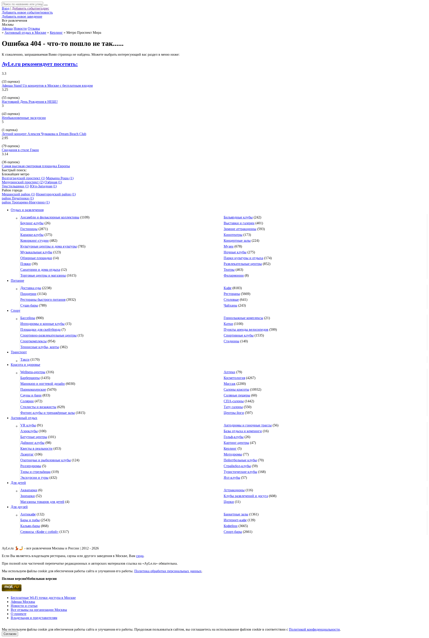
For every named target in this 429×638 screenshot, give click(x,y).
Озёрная (53, 182)
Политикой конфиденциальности (314, 629)
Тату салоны (233, 407)
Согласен (10, 634)
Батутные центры (33, 437)
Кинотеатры (233, 235)
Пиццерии (28, 294)
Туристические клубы (240, 472)
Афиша (7, 28)
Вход (5, 8)
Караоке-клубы (32, 235)
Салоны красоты (236, 389)
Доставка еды (30, 288)
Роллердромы (30, 466)
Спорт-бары (233, 532)
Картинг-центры (236, 443)
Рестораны (232, 294)
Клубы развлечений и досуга (246, 496)
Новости (20, 28)
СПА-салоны (234, 401)
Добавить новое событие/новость (27, 12)
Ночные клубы (235, 252)
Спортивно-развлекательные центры (48, 335)
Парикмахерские (33, 389)
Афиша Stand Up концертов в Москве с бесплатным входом (47, 85)
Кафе (227, 288)
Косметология (234, 378)
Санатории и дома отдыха (40, 269)
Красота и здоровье (25, 365)
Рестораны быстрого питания (42, 299)
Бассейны (27, 318)
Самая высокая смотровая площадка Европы (36, 166)
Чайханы (230, 305)
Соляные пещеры (237, 395)
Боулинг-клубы (32, 223)
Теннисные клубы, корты (39, 347)
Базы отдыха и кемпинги (243, 431)
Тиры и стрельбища (35, 472)
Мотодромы (233, 454)
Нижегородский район (56, 194)
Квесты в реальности (36, 448)
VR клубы (28, 425)
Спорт (15, 310)
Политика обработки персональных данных (168, 571)
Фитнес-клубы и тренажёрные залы (47, 413)
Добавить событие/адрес (30, 8)
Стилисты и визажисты (38, 407)
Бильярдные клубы (238, 217)
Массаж (230, 384)
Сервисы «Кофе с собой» (39, 532)
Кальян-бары (30, 526)
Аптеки (229, 372)
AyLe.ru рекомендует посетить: (40, 64)
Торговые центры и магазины (43, 275)
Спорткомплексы (33, 341)
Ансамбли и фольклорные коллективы (49, 217)
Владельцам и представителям (34, 618)
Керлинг (230, 448)
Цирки (229, 502)
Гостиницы (29, 229)
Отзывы (34, 28)
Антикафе (28, 514)
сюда (139, 556)
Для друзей (19, 507)
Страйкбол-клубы (237, 466)
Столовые (231, 299)
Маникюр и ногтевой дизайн (42, 384)
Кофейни (231, 526)
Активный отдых (24, 418)
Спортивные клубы (239, 335)
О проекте (18, 614)
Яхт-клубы (232, 477)
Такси (24, 359)
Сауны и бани (31, 395)
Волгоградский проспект (23, 178)
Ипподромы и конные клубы (42, 324)
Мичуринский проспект (23, 182)
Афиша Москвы (23, 602)
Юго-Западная (43, 186)
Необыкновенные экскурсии (24, 118)
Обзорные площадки (36, 258)
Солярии (27, 401)
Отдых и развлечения (27, 210)
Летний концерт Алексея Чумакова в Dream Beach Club (44, 134)
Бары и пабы (30, 520)
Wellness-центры (32, 372)
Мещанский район (18, 194)
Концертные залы (237, 240)
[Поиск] (46, 5)
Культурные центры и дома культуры (48, 246)
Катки (228, 324)
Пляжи (25, 264)
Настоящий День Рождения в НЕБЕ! (30, 102)
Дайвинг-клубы (32, 443)
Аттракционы (234, 490)
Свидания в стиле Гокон (20, 150)
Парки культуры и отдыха (243, 258)
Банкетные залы (236, 514)
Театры (229, 269)
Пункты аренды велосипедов (246, 329)
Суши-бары (29, 305)
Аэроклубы (29, 431)
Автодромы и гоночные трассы (248, 425)
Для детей (18, 483)
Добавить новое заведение (22, 16)
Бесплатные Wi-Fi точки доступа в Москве (43, 598)
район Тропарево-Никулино (26, 202)
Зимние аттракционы (240, 229)
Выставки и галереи (239, 223)
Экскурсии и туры (34, 477)
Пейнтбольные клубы (240, 460)
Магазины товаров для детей (42, 502)
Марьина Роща (60, 178)
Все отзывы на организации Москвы (39, 610)
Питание (17, 280)
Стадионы (231, 341)
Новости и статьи (24, 606)
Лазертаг (27, 454)
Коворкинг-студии (34, 240)
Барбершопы (30, 378)
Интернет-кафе (235, 520)
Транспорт (19, 352)
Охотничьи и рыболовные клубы (45, 460)
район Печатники (18, 198)
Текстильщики (15, 186)
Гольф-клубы (234, 437)
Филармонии (234, 275)
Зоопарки (27, 496)
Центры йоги (234, 413)
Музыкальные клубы (36, 252)
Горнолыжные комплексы (243, 318)
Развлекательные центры (243, 264)
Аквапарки (28, 490)
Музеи (228, 246)
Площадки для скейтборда (40, 329)
